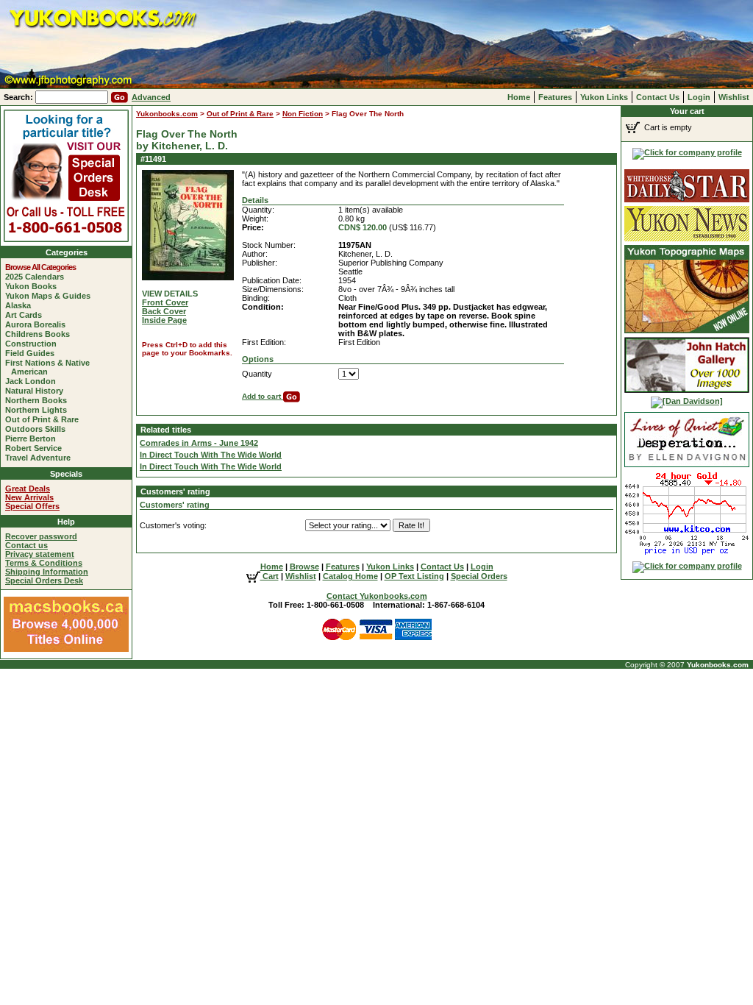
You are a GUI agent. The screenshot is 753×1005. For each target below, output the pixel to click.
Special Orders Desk (44, 580)
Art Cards (26, 314)
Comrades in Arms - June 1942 (199, 442)
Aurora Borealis (38, 324)
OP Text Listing (414, 576)
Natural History (37, 390)
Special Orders (479, 576)
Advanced (151, 97)
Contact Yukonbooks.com (376, 596)
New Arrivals (29, 497)
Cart (269, 576)
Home (518, 97)
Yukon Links (604, 97)
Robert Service (36, 448)
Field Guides (32, 353)
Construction (34, 343)
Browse (304, 566)
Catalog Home (350, 576)
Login (699, 97)
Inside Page (164, 320)
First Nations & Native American (50, 367)
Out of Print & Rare (45, 419)
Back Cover (164, 311)
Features (555, 97)
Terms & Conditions (43, 562)
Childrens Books (40, 334)
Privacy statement (39, 554)
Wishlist (733, 97)
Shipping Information (46, 571)
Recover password (41, 536)
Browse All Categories (43, 267)
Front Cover (165, 302)
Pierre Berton (33, 438)
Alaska (21, 305)
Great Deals (27, 488)
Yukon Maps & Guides (50, 295)
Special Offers (32, 506)
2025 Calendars (37, 276)
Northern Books (39, 400)
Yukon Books (34, 286)
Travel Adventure (41, 457)
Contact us (26, 545)
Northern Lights (39, 409)
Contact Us (657, 97)
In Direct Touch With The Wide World (211, 454)
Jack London (33, 381)
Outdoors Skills (38, 429)
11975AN (354, 245)
